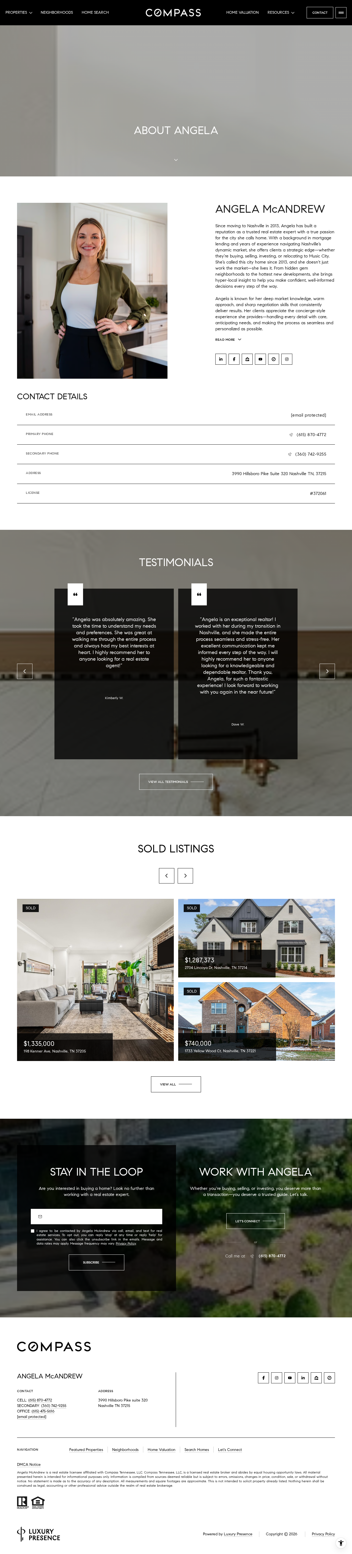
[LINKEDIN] (220, 359)
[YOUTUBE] (260, 359)
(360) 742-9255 (310, 454)
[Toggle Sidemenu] (341, 12)
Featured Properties (86, 1449)
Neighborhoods (57, 12)
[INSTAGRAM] (286, 359)
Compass (151, 1472)
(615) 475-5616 (43, 1411)
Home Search (95, 12)
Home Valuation (242, 12)
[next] (185, 875)
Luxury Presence (238, 1534)
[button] (255, 1221)
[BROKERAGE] (273, 359)
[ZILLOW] (247, 359)
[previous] (166, 875)
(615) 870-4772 (311, 434)
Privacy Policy (126, 1243)
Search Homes (197, 1449)
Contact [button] (320, 12)
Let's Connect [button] (230, 1449)
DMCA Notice (29, 1464)
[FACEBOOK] (234, 359)
